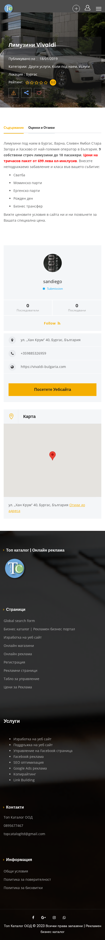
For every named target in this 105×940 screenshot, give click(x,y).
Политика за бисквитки (23, 887)
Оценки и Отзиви (41, 127)
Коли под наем (64, 66)
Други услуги (39, 66)
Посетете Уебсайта (52, 389)
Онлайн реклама (18, 654)
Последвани (77, 308)
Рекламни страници (20, 670)
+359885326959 (33, 353)
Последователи (28, 308)
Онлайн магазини (19, 645)
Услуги (84, 66)
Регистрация (14, 662)
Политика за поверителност (27, 879)
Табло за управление (21, 678)
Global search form (19, 620)
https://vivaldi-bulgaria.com (43, 366)
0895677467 (13, 825)
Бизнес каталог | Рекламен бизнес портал (39, 629)
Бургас (31, 74)
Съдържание (14, 127)
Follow (50, 323)
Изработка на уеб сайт (23, 637)
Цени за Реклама (18, 687)
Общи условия (16, 871)
